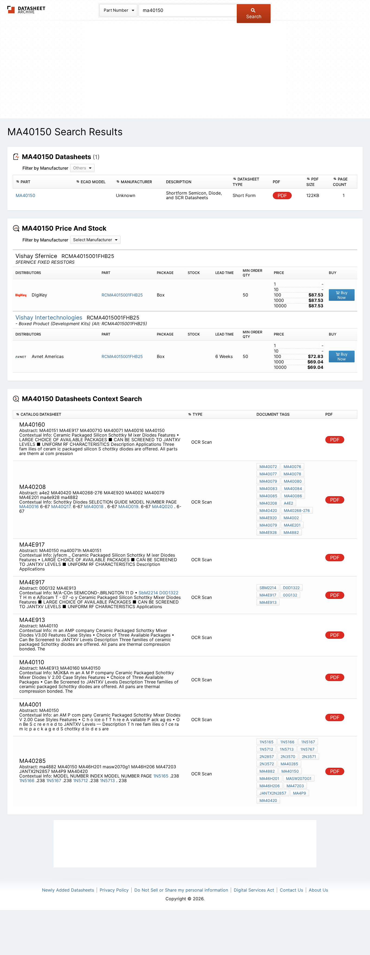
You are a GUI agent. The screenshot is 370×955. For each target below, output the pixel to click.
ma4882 (291, 532)
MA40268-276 (297, 510)
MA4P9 (299, 793)
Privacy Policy (114, 890)
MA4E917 (267, 595)
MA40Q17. (61, 506)
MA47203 (295, 785)
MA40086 (293, 495)
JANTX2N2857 (272, 793)
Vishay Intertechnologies (49, 317)
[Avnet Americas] (22, 356)
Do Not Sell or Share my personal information (181, 890)
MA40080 (293, 481)
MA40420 (268, 510)
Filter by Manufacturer (45, 168)
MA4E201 (292, 525)
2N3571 (309, 756)
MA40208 (268, 503)
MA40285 (289, 764)
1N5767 (307, 749)
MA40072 (268, 466)
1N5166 (27, 780)
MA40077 (268, 474)
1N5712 (81, 780)
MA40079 (268, 481)
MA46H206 (269, 785)
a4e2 (288, 503)
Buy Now (342, 295)
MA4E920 (268, 517)
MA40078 (292, 474)
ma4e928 (268, 532)
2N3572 (266, 764)
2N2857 (266, 756)
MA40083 (268, 488)
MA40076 (292, 466)
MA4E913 (268, 602)
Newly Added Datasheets (68, 890)
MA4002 (291, 517)
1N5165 (161, 776)
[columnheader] (43, 182)
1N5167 (54, 780)
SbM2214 (148, 592)
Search (253, 16)
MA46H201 (269, 778)
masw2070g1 (298, 778)
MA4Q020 (163, 506)
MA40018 (94, 506)
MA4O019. (128, 506)
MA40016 (29, 506)
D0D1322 (168, 592)
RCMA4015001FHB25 (122, 295)
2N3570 (288, 756)
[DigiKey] (22, 295)
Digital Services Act (254, 890)
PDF (282, 195)
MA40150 (290, 771)
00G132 (290, 595)
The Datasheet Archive (26, 9)
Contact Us (291, 890)
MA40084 (293, 488)
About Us (318, 890)
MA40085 (268, 495)
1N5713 (108, 780)
